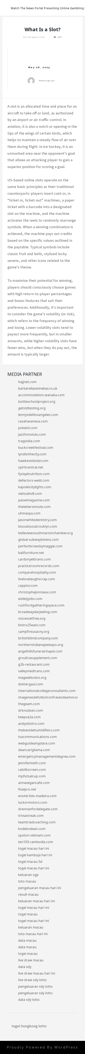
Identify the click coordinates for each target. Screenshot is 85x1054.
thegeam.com (29, 704)
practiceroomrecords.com (38, 566)
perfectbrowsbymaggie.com (40, 546)
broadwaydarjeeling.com (37, 612)
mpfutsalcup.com (32, 776)
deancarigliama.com (34, 750)
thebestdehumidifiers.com (39, 730)
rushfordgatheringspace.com (41, 605)
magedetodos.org (32, 677)
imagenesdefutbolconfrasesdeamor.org (49, 697)
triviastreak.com (31, 815)
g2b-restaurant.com (34, 664)
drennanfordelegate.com (38, 809)
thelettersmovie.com (34, 506)
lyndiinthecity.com (32, 454)
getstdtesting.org (32, 408)
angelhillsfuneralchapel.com (40, 651)
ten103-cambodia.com (35, 842)
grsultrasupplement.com (37, 658)
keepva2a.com (29, 717)
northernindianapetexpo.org (40, 644)
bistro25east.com (31, 625)
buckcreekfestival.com (35, 447)
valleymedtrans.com (34, 671)
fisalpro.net (27, 789)
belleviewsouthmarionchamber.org (45, 533)
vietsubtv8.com (30, 493)
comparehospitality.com (37, 572)
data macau (27, 940)
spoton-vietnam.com (34, 835)
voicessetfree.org (31, 618)
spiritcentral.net (30, 467)
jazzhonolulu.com (32, 434)
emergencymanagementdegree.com (47, 756)
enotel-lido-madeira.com (37, 796)
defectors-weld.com (33, 480)
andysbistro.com (31, 723)
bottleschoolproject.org (36, 401)
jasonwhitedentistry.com (37, 520)
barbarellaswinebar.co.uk (37, 388)
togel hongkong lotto (29, 1026)
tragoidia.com (29, 441)
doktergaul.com (30, 684)
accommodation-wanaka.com (41, 395)
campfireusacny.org (33, 631)
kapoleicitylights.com (34, 487)
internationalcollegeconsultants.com (47, 690)
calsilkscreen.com (32, 769)
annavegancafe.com (34, 782)
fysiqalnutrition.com (34, 474)
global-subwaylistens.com (38, 539)
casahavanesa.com (33, 421)
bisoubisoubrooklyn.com (37, 526)
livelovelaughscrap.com (36, 579)
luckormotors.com (32, 802)
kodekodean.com (31, 828)
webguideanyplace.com (36, 743)
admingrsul (47, 80)
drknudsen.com (30, 710)
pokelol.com (27, 428)
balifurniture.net (31, 552)
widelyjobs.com (30, 598)
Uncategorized (34, 37)
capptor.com (28, 585)
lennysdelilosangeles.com (38, 414)
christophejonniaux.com (37, 592)
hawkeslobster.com (33, 460)
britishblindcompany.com (38, 638)
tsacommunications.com (37, 736)
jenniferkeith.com (32, 763)
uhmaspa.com (29, 513)
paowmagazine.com (34, 500)
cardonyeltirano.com (34, 559)
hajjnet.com (27, 382)
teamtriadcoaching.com (36, 822)
